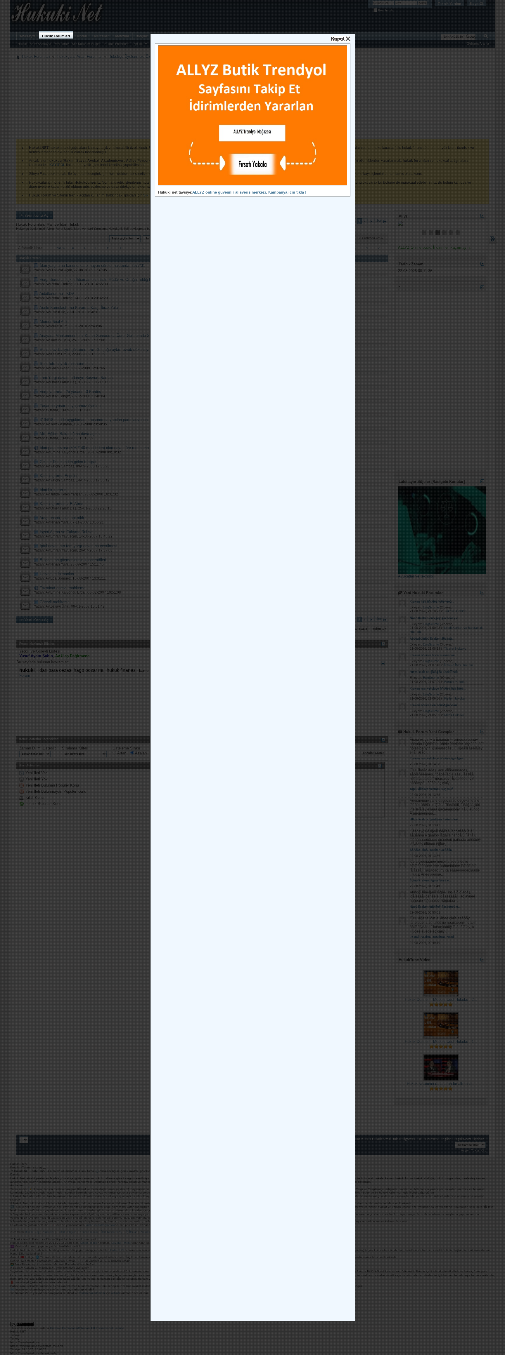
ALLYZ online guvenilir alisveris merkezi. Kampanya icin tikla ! (249, 192)
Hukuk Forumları (56, 36)
